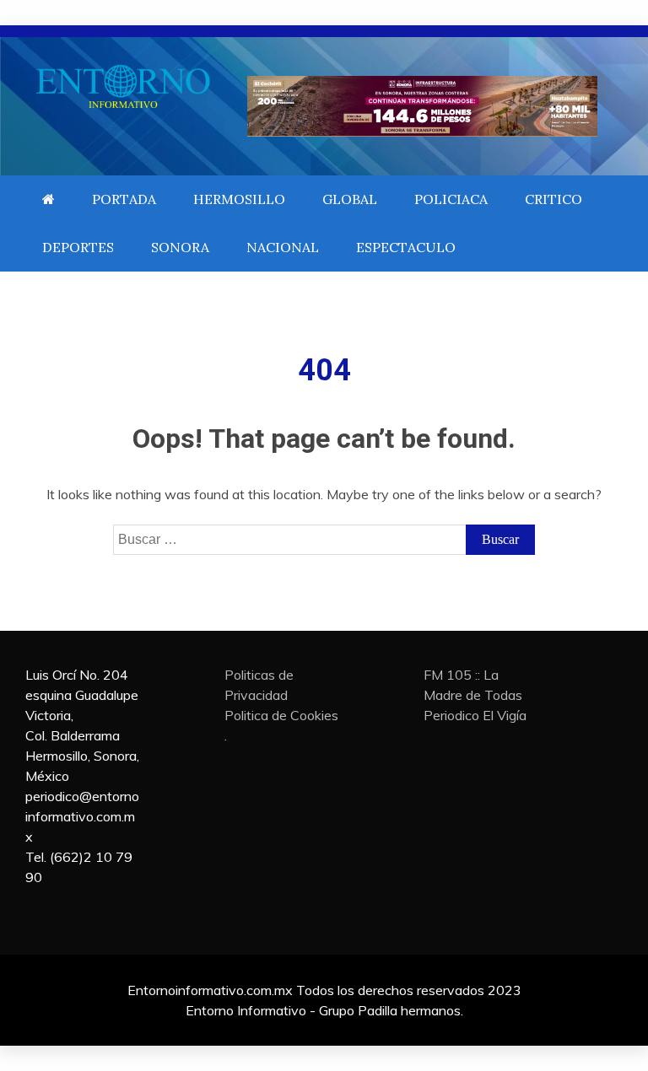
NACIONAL (282, 247)
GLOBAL (349, 199)
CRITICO (553, 199)
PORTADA (124, 199)
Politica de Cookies (281, 715)
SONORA (180, 247)
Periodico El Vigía (475, 715)
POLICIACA (451, 199)
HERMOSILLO (239, 199)
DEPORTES (78, 247)
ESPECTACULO (406, 247)
